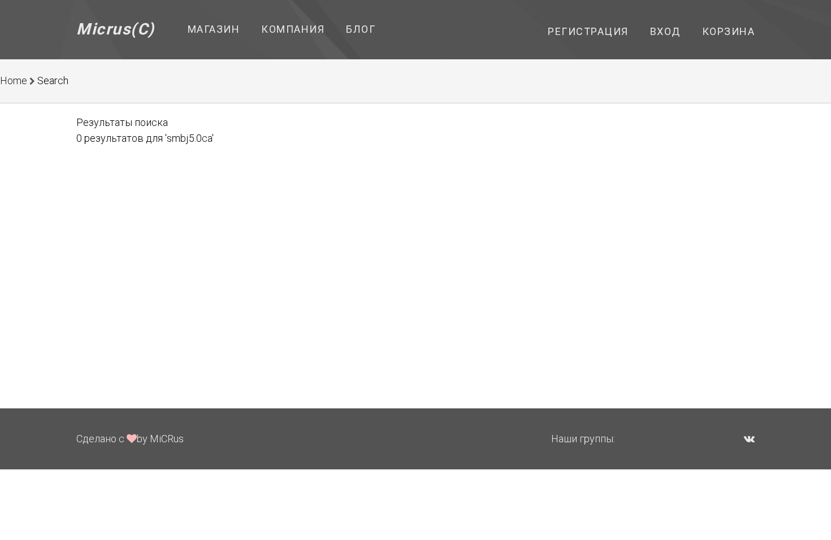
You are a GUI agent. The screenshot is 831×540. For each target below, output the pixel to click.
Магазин (214, 29)
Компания (292, 29)
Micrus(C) (115, 29)
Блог (360, 29)
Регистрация (588, 31)
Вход (665, 31)
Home (13, 80)
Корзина (728, 31)
